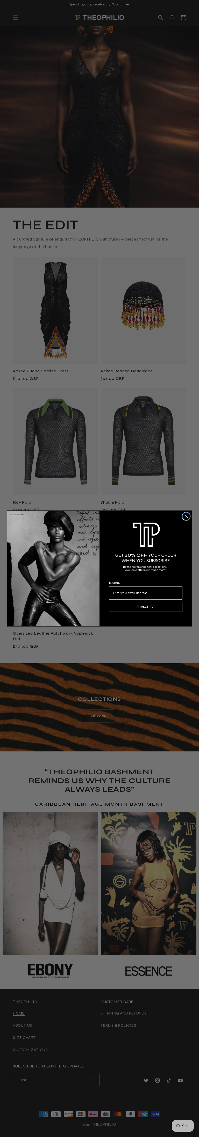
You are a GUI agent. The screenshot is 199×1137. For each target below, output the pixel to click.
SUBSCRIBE (146, 607)
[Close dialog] (186, 516)
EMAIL (114, 583)
